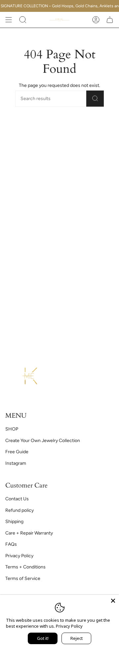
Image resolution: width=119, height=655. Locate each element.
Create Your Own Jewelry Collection (42, 440)
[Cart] (110, 20)
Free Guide (16, 452)
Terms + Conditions (25, 567)
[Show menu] (9, 20)
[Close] (113, 600)
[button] (23, 20)
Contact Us (17, 499)
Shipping (14, 521)
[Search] (95, 99)
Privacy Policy (19, 556)
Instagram (15, 463)
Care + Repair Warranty (29, 533)
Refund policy (19, 510)
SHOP (11, 429)
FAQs (11, 544)
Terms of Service (22, 578)
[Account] (96, 20)
